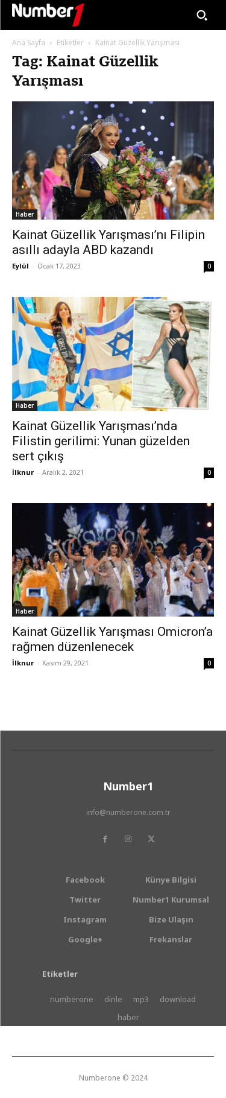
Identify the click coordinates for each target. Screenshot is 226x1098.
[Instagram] (128, 839)
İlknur (23, 472)
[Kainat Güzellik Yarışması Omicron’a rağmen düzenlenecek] (113, 560)
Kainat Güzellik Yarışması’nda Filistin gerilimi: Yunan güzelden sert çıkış (101, 441)
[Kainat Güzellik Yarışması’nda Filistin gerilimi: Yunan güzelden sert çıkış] (113, 353)
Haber (25, 214)
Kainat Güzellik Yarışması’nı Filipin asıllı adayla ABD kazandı (108, 242)
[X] (151, 839)
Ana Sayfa (28, 42)
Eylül (20, 265)
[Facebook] (105, 839)
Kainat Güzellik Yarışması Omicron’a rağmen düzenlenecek (112, 639)
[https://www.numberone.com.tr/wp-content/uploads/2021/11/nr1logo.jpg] (48, 15)
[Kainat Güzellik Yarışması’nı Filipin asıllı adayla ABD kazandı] (113, 160)
